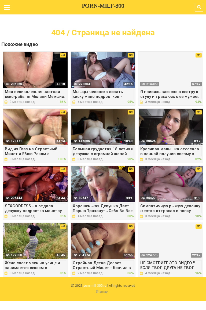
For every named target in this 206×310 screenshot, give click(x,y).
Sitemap (102, 291)
